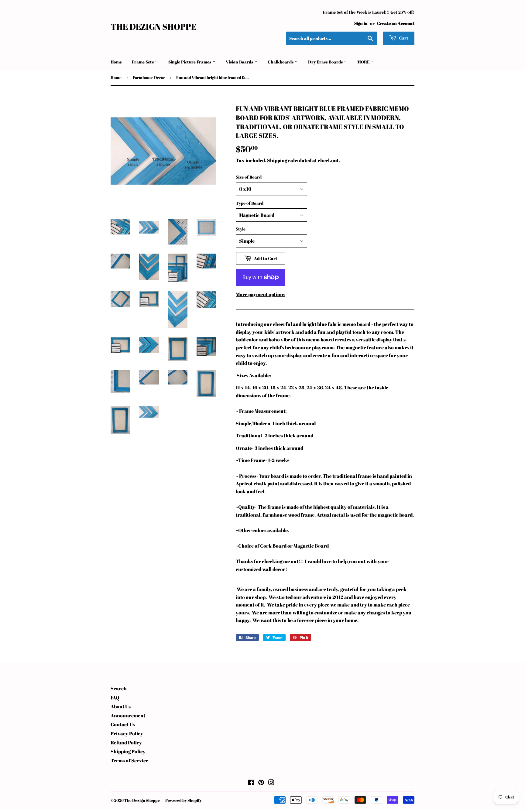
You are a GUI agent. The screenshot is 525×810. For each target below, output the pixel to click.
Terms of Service (129, 760)
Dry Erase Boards (326, 62)
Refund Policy (126, 742)
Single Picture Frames (190, 62)
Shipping (277, 160)
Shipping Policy (128, 751)
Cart (403, 38)
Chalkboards (281, 62)
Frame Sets (143, 62)
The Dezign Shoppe (153, 26)
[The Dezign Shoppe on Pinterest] (261, 783)
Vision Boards (240, 62)
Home (116, 62)
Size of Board (249, 177)
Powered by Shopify (183, 800)
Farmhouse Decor (149, 77)
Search (119, 688)
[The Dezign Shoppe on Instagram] (271, 783)
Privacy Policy (127, 733)
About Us (121, 706)
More (363, 62)
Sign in (361, 23)
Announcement (128, 715)
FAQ (115, 697)
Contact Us (123, 724)
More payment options (260, 294)
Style (240, 229)
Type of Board (249, 203)
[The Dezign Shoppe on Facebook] (251, 783)
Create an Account (395, 23)
